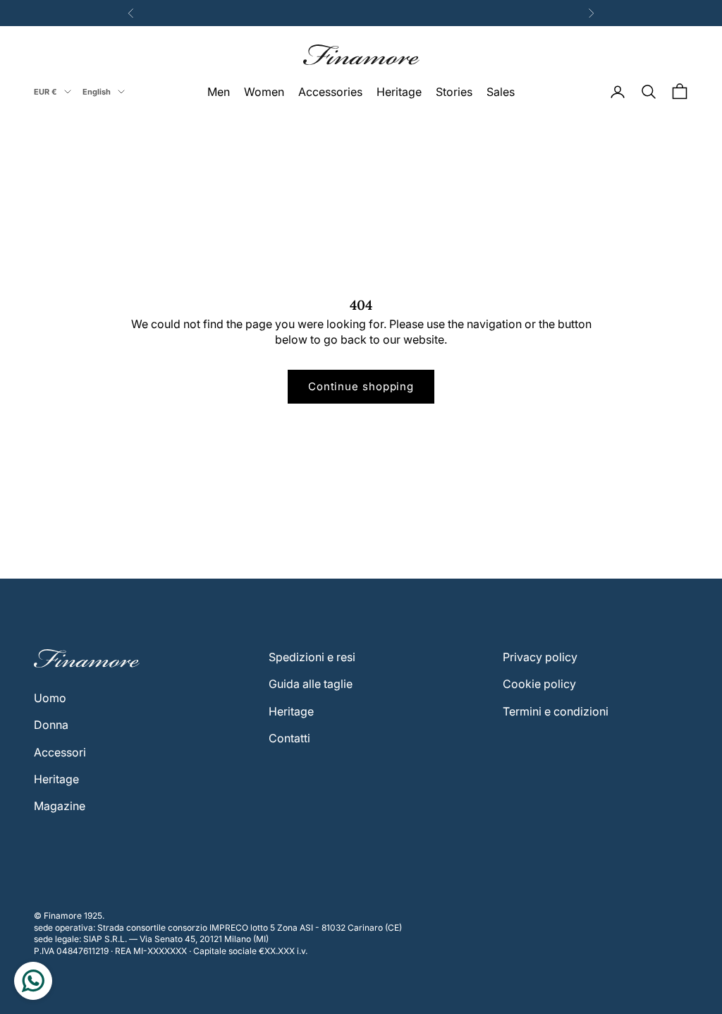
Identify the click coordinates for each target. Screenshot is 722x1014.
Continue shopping (361, 386)
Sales (501, 92)
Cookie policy (539, 684)
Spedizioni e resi (312, 657)
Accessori (60, 752)
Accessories (330, 92)
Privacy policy (540, 657)
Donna (51, 725)
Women (264, 92)
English (96, 92)
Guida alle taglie (311, 684)
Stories (454, 92)
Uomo (50, 698)
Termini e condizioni (555, 711)
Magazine (59, 806)
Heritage (399, 92)
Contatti (289, 738)
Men (218, 92)
